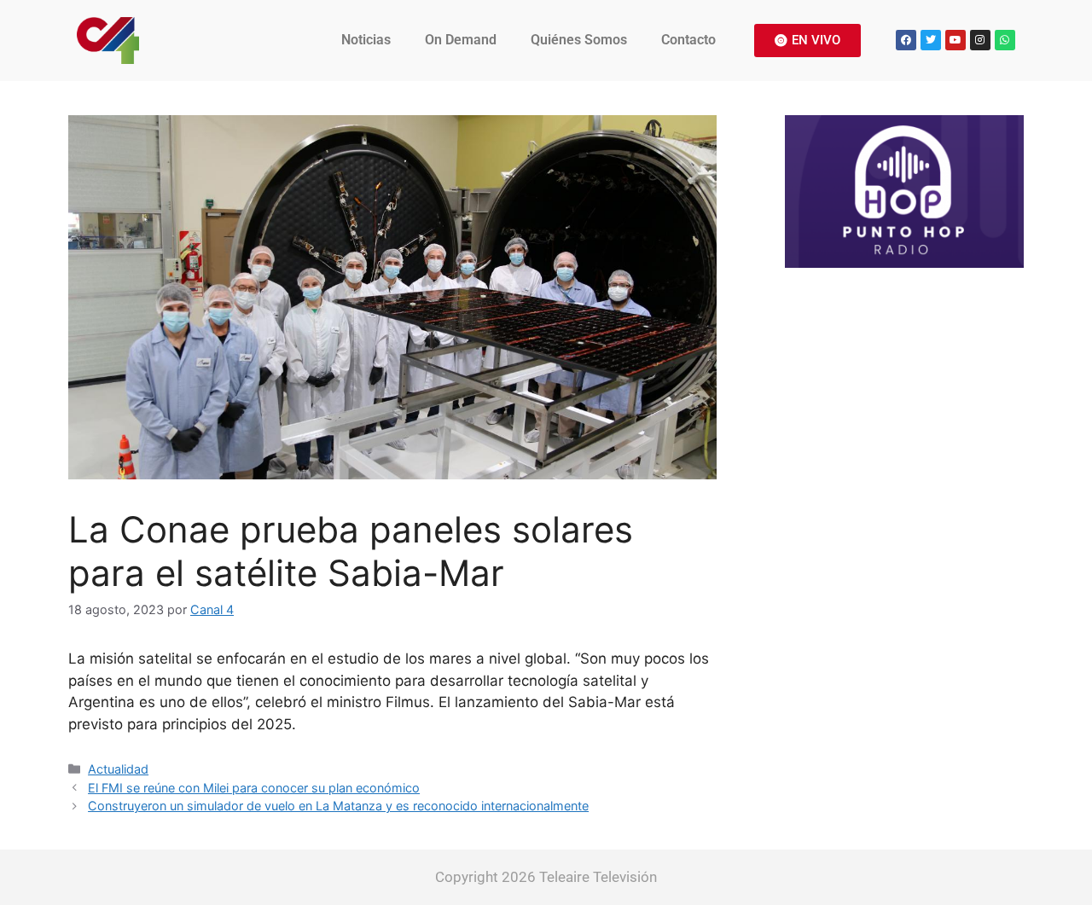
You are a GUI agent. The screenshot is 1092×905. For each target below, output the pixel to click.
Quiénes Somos (579, 40)
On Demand (461, 40)
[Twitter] (931, 40)
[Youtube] (955, 40)
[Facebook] (906, 40)
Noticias (366, 40)
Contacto (688, 40)
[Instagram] (980, 40)
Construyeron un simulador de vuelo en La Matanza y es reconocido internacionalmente (338, 805)
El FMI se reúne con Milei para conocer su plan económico (254, 787)
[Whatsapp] (1005, 40)
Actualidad (118, 769)
